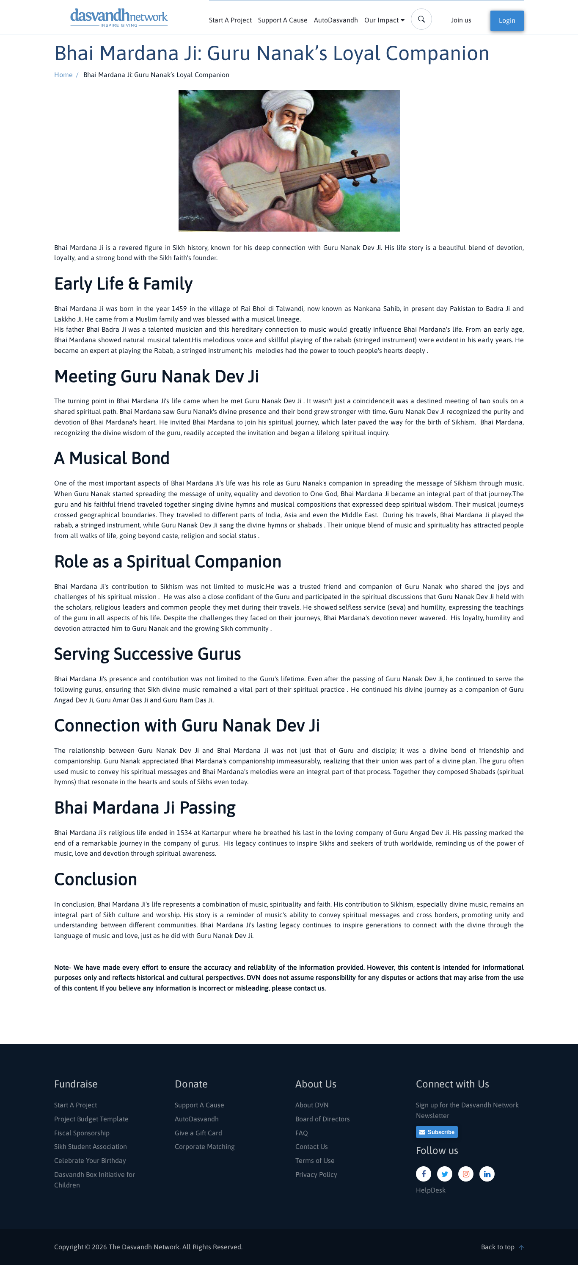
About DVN (312, 1105)
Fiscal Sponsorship (82, 1133)
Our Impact (381, 20)
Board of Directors (322, 1119)
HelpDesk (431, 1190)
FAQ (301, 1133)
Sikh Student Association (90, 1146)
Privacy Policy (316, 1174)
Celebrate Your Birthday (90, 1160)
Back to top (498, 1247)
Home (63, 74)
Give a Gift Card (198, 1133)
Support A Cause (283, 20)
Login (507, 20)
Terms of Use (315, 1160)
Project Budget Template (91, 1119)
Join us (461, 20)
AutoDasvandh (336, 20)
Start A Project (230, 20)
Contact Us (311, 1146)
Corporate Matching (205, 1146)
